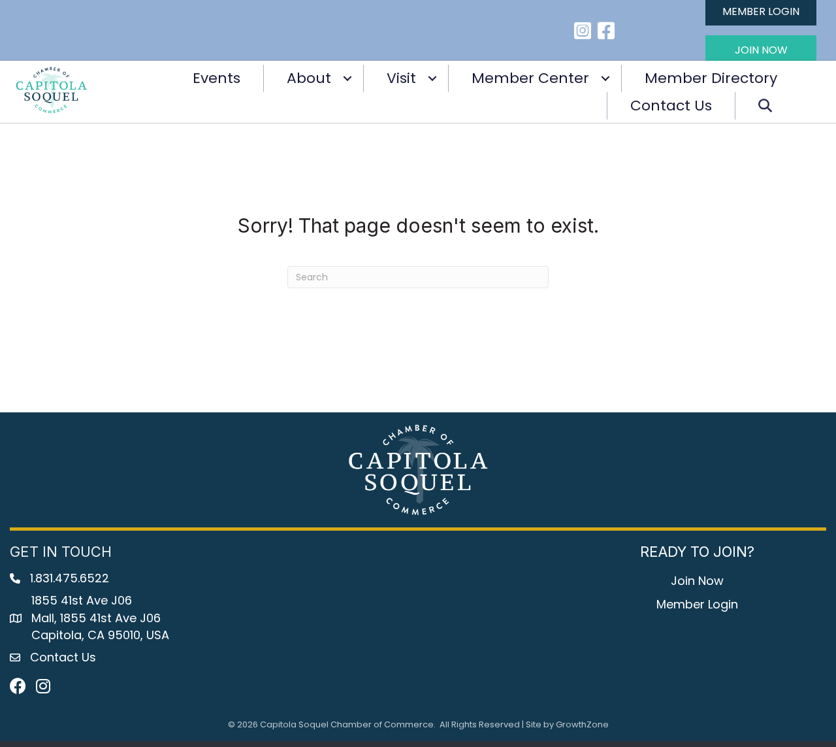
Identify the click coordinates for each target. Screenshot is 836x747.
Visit (401, 78)
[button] (760, 49)
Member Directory (711, 78)
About (309, 78)
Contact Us (671, 105)
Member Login (697, 604)
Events (216, 78)
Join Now (697, 581)
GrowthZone (582, 724)
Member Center (530, 78)
